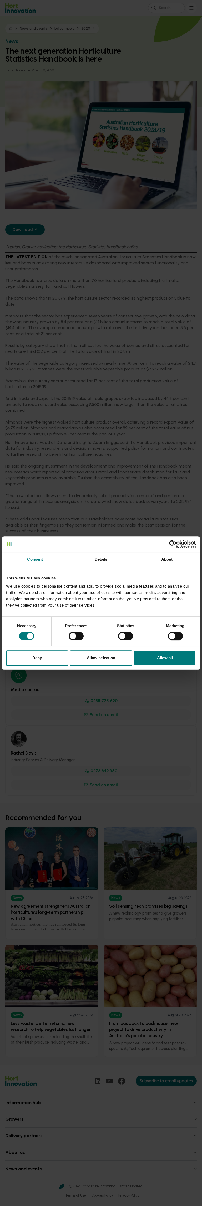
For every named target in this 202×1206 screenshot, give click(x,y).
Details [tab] (101, 559)
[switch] (76, 636)
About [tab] (167, 559)
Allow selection (101, 658)
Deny (37, 658)
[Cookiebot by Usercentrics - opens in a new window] (173, 544)
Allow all (165, 658)
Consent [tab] (35, 559)
